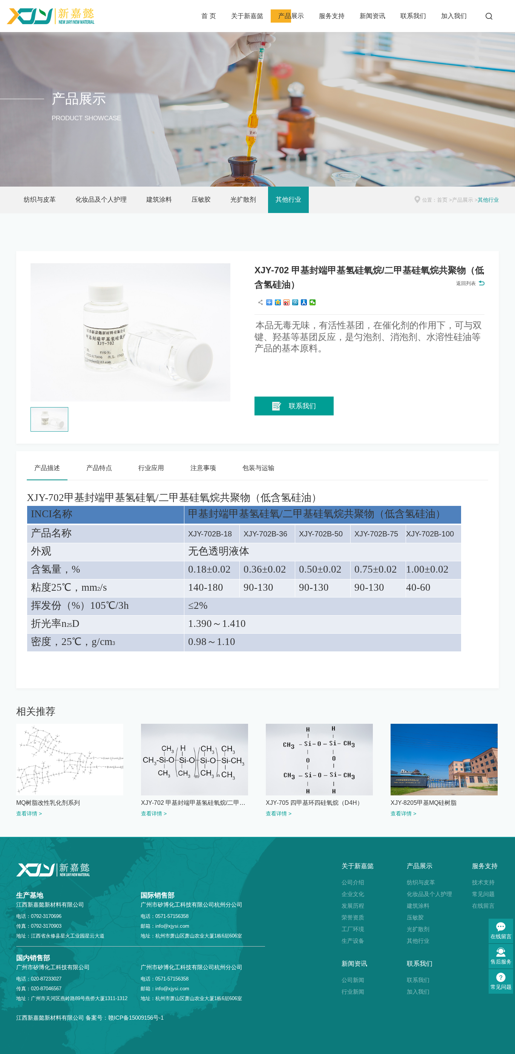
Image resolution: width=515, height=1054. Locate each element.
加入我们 (454, 16)
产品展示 (291, 16)
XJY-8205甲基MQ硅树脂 (424, 803)
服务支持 (332, 16)
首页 (442, 200)
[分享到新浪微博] (287, 302)
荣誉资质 (353, 917)
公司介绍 (353, 882)
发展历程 (353, 905)
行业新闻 (353, 991)
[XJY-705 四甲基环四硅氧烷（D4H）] (319, 759)
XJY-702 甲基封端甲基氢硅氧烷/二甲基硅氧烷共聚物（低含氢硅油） (194, 803)
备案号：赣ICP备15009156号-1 (125, 1017)
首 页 (208, 16)
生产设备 (353, 941)
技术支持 (483, 882)
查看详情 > (29, 813)
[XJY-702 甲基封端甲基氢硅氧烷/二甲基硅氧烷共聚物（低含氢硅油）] (194, 759)
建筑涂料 (159, 199)
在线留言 (483, 905)
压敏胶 (201, 199)
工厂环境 (353, 929)
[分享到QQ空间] (278, 302)
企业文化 (353, 894)
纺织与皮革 (40, 199)
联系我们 (413, 16)
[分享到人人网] (304, 302)
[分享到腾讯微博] (295, 302)
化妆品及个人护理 (101, 199)
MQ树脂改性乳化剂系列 (48, 803)
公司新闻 (353, 980)
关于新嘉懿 (247, 16)
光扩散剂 (243, 199)
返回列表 (466, 283)
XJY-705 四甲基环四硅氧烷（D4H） (314, 803)
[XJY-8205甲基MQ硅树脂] (444, 759)
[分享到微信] (313, 302)
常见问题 (483, 894)
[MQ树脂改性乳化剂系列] (69, 759)
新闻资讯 (372, 16)
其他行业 (288, 199)
